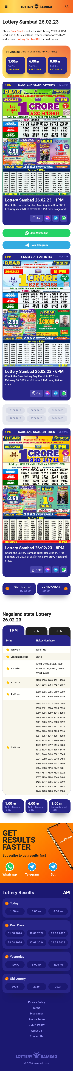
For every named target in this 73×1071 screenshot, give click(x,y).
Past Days (17, 925)
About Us (36, 1030)
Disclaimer (36, 1013)
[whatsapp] (63, 218)
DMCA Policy (36, 1025)
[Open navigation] (6, 6)
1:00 (14, 911)
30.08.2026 (36, 410)
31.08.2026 (15, 410)
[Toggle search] (67, 6)
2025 (36, 986)
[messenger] (47, 218)
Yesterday (17, 956)
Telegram (32, 874)
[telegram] (55, 218)
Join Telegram (39, 245)
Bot (53, 874)
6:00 (36, 911)
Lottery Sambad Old (28, 39)
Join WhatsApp (39, 233)
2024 (58, 986)
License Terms (36, 1019)
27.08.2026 (36, 418)
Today (14, 903)
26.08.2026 (57, 418)
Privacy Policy (36, 1002)
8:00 (58, 911)
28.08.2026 (15, 418)
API (67, 892)
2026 (15, 986)
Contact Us (36, 1036)
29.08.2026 (57, 410)
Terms (36, 1008)
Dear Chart (17, 31)
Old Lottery (18, 978)
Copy (38, 218)
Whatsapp (9, 874)
